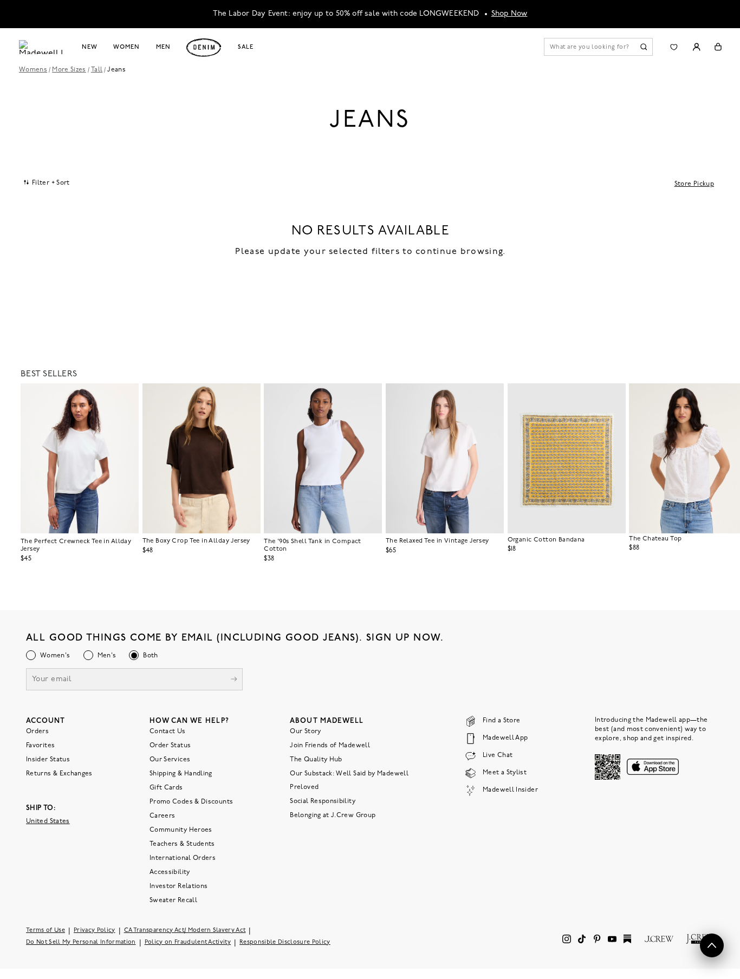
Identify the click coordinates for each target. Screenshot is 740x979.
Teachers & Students (182, 844)
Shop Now (509, 14)
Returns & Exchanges (59, 774)
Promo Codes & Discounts (191, 802)
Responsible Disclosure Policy (284, 942)
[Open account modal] (696, 47)
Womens (33, 70)
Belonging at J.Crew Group (332, 815)
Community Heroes (181, 830)
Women (126, 47)
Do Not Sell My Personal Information (81, 942)
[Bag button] (718, 47)
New (90, 47)
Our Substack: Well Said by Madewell (349, 774)
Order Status (170, 745)
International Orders (183, 858)
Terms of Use (45, 931)
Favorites (40, 745)
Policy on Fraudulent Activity (188, 942)
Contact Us (168, 731)
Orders (37, 731)
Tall (96, 70)
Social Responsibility (322, 801)
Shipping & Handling (181, 774)
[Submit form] (234, 680)
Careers (163, 816)
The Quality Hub (316, 759)
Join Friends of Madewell (330, 745)
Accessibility (170, 872)
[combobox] (46, 182)
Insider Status (48, 759)
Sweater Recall (173, 900)
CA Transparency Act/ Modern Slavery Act (185, 931)
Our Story (305, 731)
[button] (126, 396)
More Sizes (69, 70)
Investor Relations (178, 886)
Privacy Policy (94, 931)
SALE (246, 47)
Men (163, 47)
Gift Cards (166, 788)
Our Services (170, 759)
